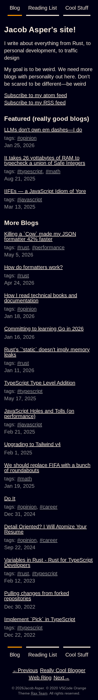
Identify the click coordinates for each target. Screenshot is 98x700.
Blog (15, 8)
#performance (48, 247)
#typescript (30, 171)
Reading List (42, 8)
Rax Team (39, 693)
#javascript (29, 199)
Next (62, 677)
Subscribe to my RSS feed (35, 102)
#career (48, 507)
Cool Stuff (76, 8)
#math (53, 171)
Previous (25, 670)
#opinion (27, 138)
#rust (23, 247)
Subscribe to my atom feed (35, 95)
